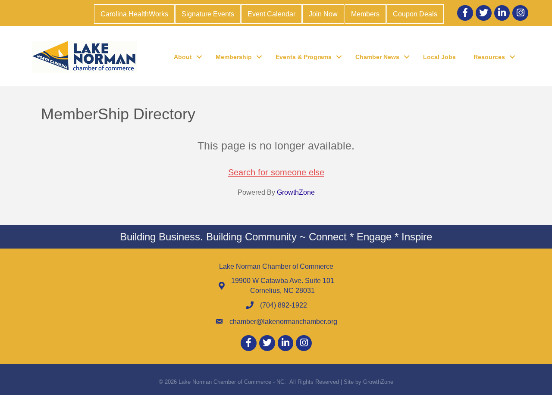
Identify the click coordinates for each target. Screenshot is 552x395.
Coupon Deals (415, 14)
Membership (234, 56)
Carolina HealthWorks (134, 14)
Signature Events (208, 14)
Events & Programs (304, 56)
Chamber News (377, 56)
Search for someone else (276, 172)
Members (365, 14)
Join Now (323, 14)
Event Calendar (271, 14)
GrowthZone (296, 192)
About (183, 56)
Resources (489, 56)
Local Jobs (439, 56)
